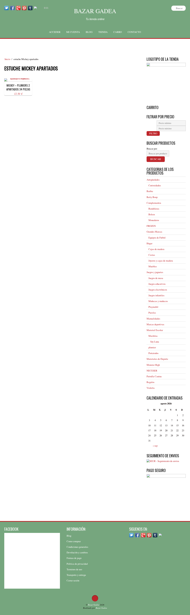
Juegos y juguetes (155, 272)
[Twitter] (6, 7)
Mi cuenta (73, 32)
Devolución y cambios (77, 552)
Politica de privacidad (77, 563)
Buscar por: (152, 148)
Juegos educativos (157, 283)
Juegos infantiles (156, 295)
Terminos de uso (74, 569)
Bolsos (151, 214)
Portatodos (153, 353)
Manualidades (153, 318)
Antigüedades (153, 179)
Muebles (152, 266)
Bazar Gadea (95, 11)
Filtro (153, 133)
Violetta (151, 388)
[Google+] (18, 7)
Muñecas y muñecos (158, 301)
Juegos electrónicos (157, 289)
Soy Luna (154, 341)
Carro (117, 32)
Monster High (153, 364)
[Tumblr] (30, 7)
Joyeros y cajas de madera (160, 260)
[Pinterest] (24, 7)
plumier (152, 347)
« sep (155, 445)
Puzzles (152, 312)
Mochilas (153, 335)
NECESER (152, 370)
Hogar (149, 243)
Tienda (103, 32)
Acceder (54, 32)
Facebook (11, 529)
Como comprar (74, 541)
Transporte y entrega (76, 575)
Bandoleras (153, 208)
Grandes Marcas (154, 231)
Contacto (134, 32)
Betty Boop (152, 197)
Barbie (150, 191)
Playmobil (153, 307)
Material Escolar (155, 330)
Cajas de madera (156, 249)
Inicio (7, 59)
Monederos (153, 220)
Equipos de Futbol (157, 237)
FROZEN (151, 226)
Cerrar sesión (73, 580)
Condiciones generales (77, 547)
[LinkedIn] (35, 7)
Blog (89, 32)
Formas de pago (74, 558)
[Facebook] (12, 7)
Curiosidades (154, 185)
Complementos (154, 203)
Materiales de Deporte (157, 359)
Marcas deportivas (155, 324)
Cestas (151, 255)
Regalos (150, 382)
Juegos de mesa (155, 278)
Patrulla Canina (154, 376)
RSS (46, 7)
